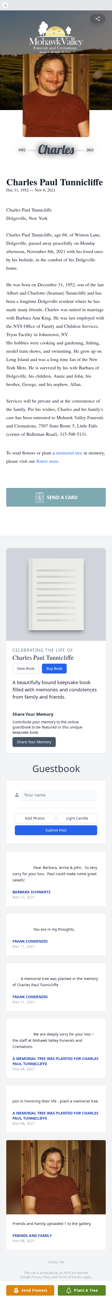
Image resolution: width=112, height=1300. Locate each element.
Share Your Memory (34, 741)
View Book (25, 668)
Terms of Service (70, 1277)
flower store (47, 461)
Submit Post (56, 830)
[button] (56, 1177)
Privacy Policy (41, 1277)
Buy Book (54, 668)
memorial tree (69, 453)
